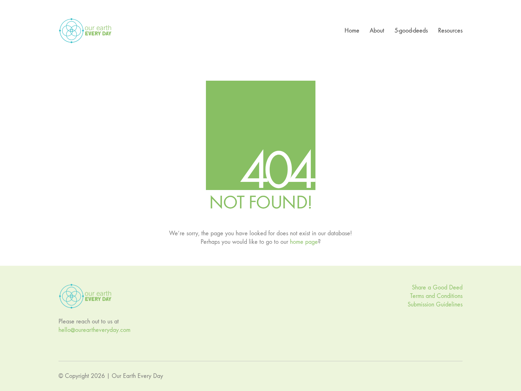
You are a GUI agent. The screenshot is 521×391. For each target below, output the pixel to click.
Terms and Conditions (436, 296)
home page (304, 242)
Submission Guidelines (435, 304)
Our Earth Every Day (137, 376)
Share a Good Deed (437, 287)
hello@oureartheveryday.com (94, 330)
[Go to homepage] (85, 31)
